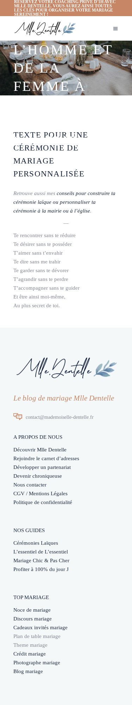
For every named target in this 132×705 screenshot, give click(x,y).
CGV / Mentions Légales (40, 493)
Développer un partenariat (42, 467)
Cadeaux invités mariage (40, 627)
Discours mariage (32, 619)
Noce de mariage (32, 610)
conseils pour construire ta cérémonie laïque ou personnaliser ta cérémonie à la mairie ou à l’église (64, 202)
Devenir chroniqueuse (37, 476)
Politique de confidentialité (42, 502)
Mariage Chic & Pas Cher (41, 560)
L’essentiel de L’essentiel (40, 552)
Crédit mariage (29, 654)
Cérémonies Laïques (35, 543)
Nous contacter (29, 485)
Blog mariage (28, 671)
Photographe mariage (36, 662)
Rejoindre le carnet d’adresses (46, 458)
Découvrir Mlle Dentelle (40, 449)
